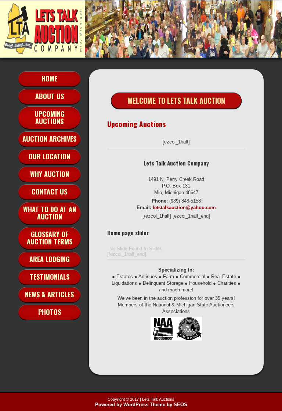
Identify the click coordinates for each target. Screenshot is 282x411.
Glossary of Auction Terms (49, 237)
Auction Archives (49, 138)
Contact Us (49, 191)
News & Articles (49, 294)
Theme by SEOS (168, 404)
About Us (49, 96)
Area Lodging (49, 259)
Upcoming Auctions (50, 117)
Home (49, 78)
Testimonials (49, 276)
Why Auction (49, 174)
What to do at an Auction (49, 212)
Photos (49, 312)
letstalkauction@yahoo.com (184, 207)
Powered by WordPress (121, 404)
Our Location (49, 156)
